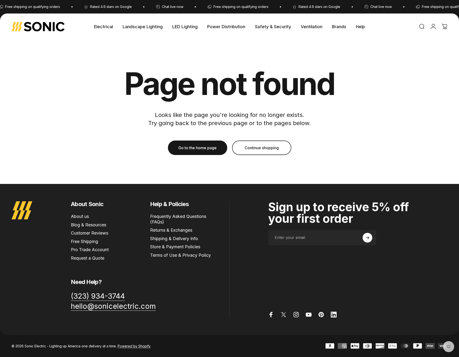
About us (80, 216)
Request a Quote (87, 258)
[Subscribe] (367, 237)
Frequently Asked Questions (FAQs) (178, 219)
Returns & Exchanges (171, 230)
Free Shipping (84, 241)
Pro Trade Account (90, 249)
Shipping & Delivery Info (174, 238)
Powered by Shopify (134, 346)
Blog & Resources (88, 224)
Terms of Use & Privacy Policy (180, 255)
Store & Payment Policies (175, 246)
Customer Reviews (89, 233)
